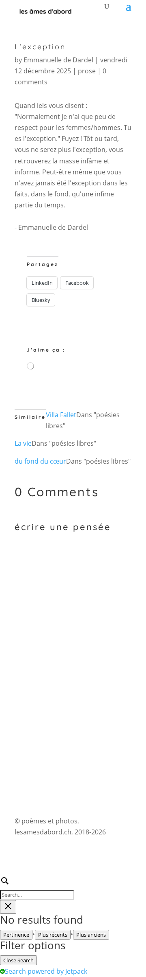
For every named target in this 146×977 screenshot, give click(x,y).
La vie (23, 443)
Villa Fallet (61, 414)
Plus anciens (91, 934)
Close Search (18, 960)
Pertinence (16, 934)
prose (87, 70)
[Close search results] (8, 907)
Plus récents (52, 934)
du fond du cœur (40, 461)
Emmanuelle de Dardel (58, 59)
